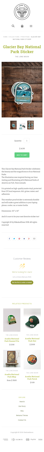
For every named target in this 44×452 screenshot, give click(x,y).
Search (22, 402)
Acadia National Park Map (12, 375)
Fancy (24, 238)
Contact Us (22, 420)
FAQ (22, 411)
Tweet (14, 238)
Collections (14, 37)
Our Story (22, 406)
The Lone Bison (22, 56)
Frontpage (25, 37)
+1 (29, 238)
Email (34, 238)
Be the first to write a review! (22, 282)
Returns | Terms (22, 415)
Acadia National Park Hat (32, 339)
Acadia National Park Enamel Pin (11, 339)
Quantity (17, 141)
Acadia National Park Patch (32, 377)
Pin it (19, 238)
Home (5, 37)
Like (9, 238)
